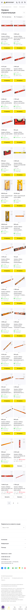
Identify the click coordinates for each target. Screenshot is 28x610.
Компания (4, 539)
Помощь (3, 547)
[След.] (18, 503)
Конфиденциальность (17, 578)
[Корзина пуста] (25, 2)
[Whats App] (8, 568)
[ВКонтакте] (2, 568)
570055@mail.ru (5, 559)
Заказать (19, 466)
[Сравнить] (11, 24)
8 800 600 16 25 (5, 556)
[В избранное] (11, 21)
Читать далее (12, 601)
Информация (5, 543)
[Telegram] (5, 568)
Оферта (3, 580)
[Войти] (22, 2)
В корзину (7, 48)
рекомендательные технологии (9, 586)
